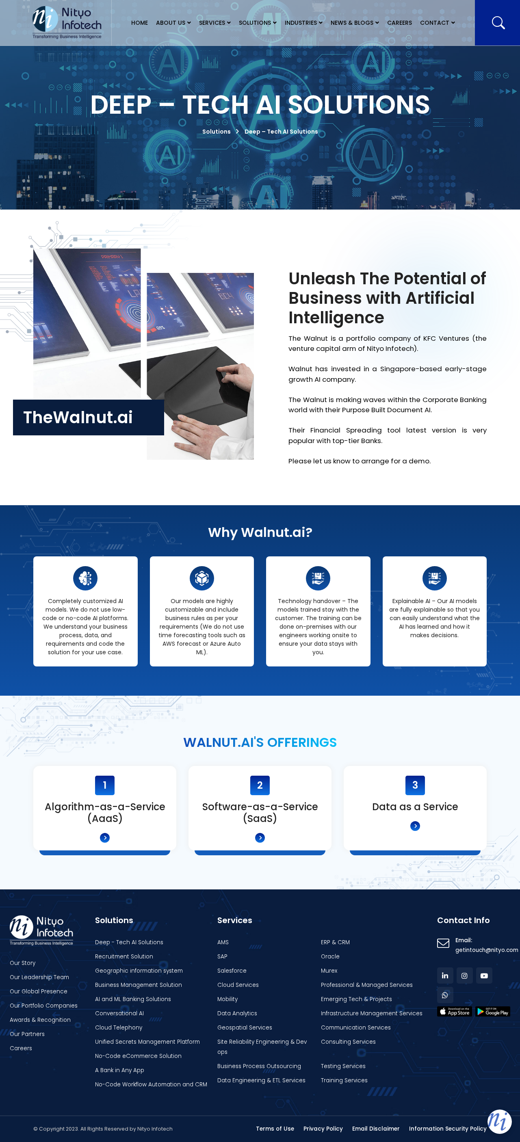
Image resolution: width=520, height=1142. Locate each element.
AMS (223, 942)
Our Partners (27, 1034)
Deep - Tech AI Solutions (129, 942)
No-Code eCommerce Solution (138, 1056)
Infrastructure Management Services (371, 1013)
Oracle (330, 956)
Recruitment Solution (124, 956)
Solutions (255, 23)
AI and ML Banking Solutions (133, 999)
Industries (301, 23)
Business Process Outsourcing (259, 1066)
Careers (399, 23)
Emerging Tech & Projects (356, 999)
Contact (434, 23)
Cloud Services (238, 985)
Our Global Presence (38, 991)
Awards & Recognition (40, 1020)
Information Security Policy (448, 1129)
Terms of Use (275, 1129)
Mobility (227, 999)
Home (139, 23)
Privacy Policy (323, 1129)
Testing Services (343, 1066)
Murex (329, 971)
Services (212, 23)
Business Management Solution (138, 985)
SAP (222, 956)
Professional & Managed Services (367, 985)
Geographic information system (139, 971)
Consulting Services (348, 1042)
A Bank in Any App (119, 1070)
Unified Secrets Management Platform (147, 1042)
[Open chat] (500, 1122)
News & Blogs (352, 23)
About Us (170, 23)
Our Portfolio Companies (44, 1006)
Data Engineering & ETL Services (261, 1080)
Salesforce (232, 971)
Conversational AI (119, 1013)
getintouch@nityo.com (486, 950)
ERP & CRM (335, 942)
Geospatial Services (244, 1028)
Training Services (344, 1080)
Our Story (22, 963)
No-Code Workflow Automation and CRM (151, 1084)
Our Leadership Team (39, 977)
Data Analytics (237, 1013)
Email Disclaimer (376, 1129)
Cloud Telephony (118, 1028)
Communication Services (356, 1028)
